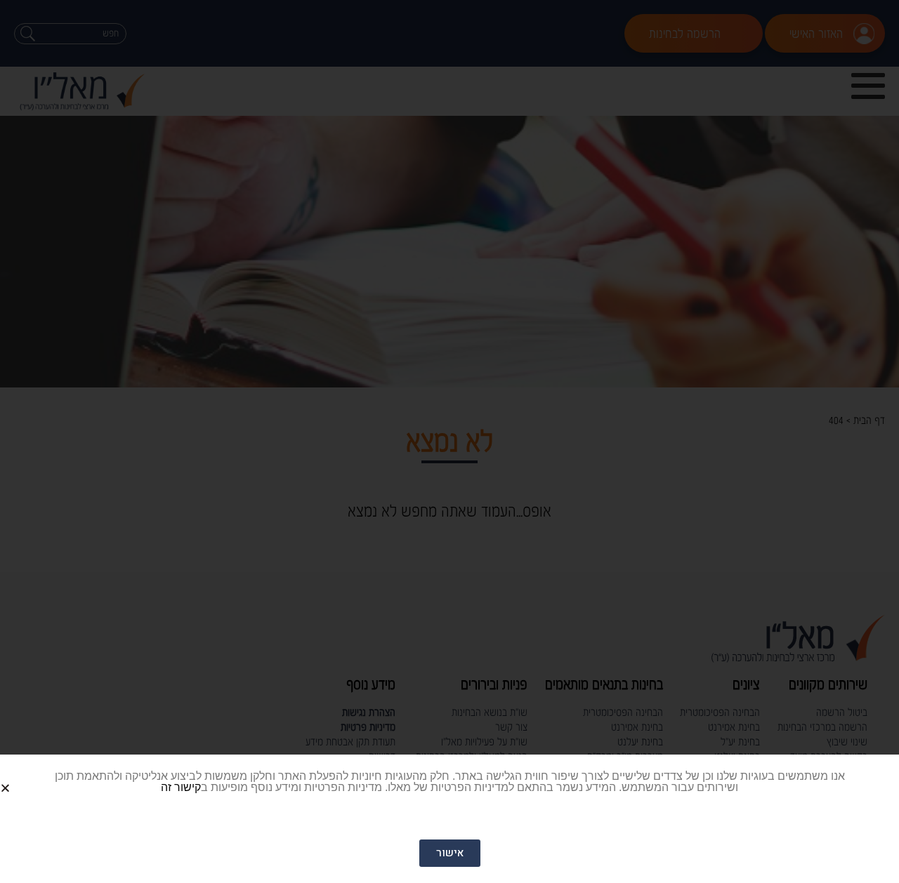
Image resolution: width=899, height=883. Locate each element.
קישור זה (181, 787)
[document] (449, 441)
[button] (22, 777)
